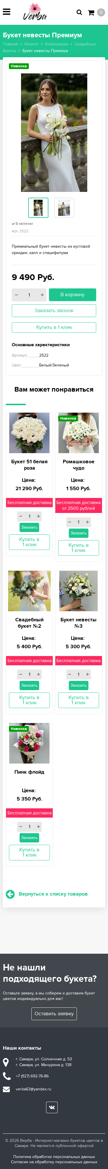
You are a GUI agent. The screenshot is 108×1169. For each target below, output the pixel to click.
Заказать (29, 527)
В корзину (72, 295)
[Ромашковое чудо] (78, 432)
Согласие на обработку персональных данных (54, 1161)
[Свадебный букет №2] (29, 590)
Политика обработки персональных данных (54, 1156)
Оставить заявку (54, 1014)
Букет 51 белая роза (29, 465)
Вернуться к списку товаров (53, 894)
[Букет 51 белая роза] (29, 432)
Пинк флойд (29, 772)
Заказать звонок (54, 310)
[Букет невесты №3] (78, 590)
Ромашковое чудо (78, 465)
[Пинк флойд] (29, 742)
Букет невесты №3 (78, 623)
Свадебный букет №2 (29, 623)
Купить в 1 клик (54, 327)
